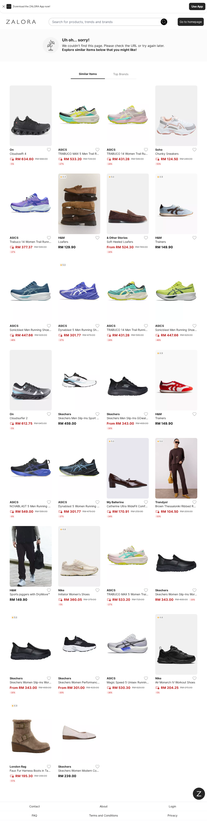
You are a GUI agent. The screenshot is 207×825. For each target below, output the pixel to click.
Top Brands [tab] (120, 74)
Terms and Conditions (103, 815)
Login (172, 806)
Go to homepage (191, 21)
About (104, 806)
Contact (34, 806)
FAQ (34, 815)
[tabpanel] (103, 434)
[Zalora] (21, 22)
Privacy (172, 815)
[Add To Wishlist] (49, 150)
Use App (197, 6)
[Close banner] (4, 6)
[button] (103, 6)
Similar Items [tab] (88, 74)
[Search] (164, 22)
